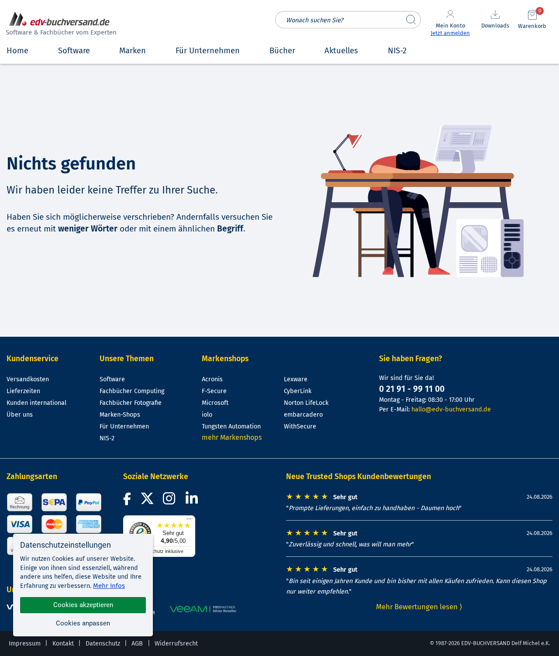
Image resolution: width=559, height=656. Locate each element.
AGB (137, 643)
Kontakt (63, 643)
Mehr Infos (109, 586)
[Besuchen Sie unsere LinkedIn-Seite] (193, 501)
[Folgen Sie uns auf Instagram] (171, 501)
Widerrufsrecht (176, 643)
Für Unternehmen (124, 426)
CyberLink (297, 391)
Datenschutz (103, 643)
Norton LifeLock (306, 403)
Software (112, 379)
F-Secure (214, 391)
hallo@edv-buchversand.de (451, 409)
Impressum (25, 643)
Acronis (212, 379)
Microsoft (215, 403)
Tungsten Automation (231, 426)
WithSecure (300, 426)
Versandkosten (28, 379)
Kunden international (36, 403)
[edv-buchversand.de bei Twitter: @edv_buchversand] (147, 501)
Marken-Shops (120, 414)
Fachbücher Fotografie (131, 403)
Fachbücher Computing (132, 391)
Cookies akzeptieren (83, 605)
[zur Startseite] (59, 24)
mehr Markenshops (232, 437)
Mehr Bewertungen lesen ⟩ (419, 606)
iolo (207, 414)
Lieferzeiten (23, 391)
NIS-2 (107, 438)
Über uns (20, 414)
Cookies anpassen (83, 623)
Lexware (295, 379)
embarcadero (303, 414)
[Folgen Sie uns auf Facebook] (128, 501)
